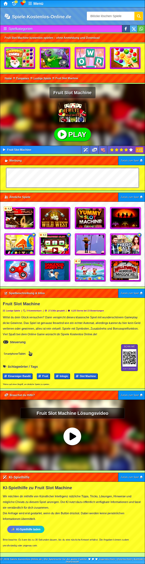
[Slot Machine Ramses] (20, 244)
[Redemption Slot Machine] (125, 218)
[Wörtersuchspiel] (90, 58)
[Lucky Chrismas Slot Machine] (125, 244)
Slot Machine (87, 376)
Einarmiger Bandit (19, 376)
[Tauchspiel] (55, 270)
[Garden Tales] (20, 58)
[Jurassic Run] (90, 244)
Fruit (45, 376)
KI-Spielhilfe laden (28, 529)
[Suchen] (138, 16)
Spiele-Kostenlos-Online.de (41, 16)
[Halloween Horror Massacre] (125, 270)
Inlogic (63, 376)
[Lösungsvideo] (94, 150)
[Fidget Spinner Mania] (20, 270)
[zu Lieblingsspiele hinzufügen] (103, 150)
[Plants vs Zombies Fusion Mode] (55, 58)
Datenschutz (124, 559)
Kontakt (138, 559)
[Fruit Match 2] (125, 58)
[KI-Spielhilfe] (85, 150)
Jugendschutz (107, 559)
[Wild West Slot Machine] (55, 218)
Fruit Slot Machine (19, 149)
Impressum (72, 561)
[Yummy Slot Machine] (90, 218)
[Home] (6, 3)
